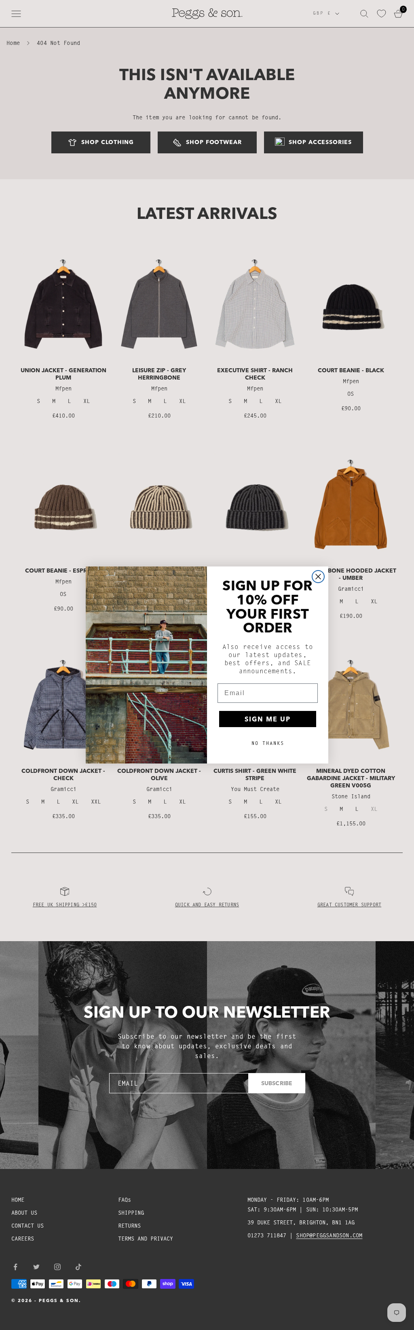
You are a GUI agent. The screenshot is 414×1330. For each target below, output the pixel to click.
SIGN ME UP (268, 719)
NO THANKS (267, 743)
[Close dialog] (318, 577)
